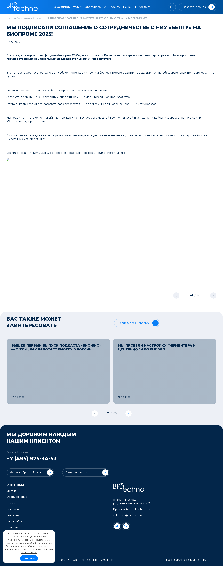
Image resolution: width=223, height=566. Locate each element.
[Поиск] (172, 7)
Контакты (145, 6)
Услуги (77, 6)
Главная (11, 18)
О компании (62, 6)
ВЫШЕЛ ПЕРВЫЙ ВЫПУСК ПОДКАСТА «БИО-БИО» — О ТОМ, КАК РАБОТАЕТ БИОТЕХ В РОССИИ (56, 347)
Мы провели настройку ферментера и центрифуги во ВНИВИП (157, 347)
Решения (129, 6)
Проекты (114, 6)
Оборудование (95, 6)
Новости (39, 18)
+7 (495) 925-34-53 (32, 459)
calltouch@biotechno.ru (129, 515)
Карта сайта (14, 521)
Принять (29, 558)
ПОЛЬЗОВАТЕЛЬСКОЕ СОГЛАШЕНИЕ (190, 560)
